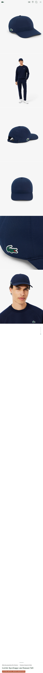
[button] (33, 2)
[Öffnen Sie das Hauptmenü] (40, 2)
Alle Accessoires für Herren (10, 665)
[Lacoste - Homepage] (3, 2)
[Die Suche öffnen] (36, 2)
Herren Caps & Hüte (26, 665)
